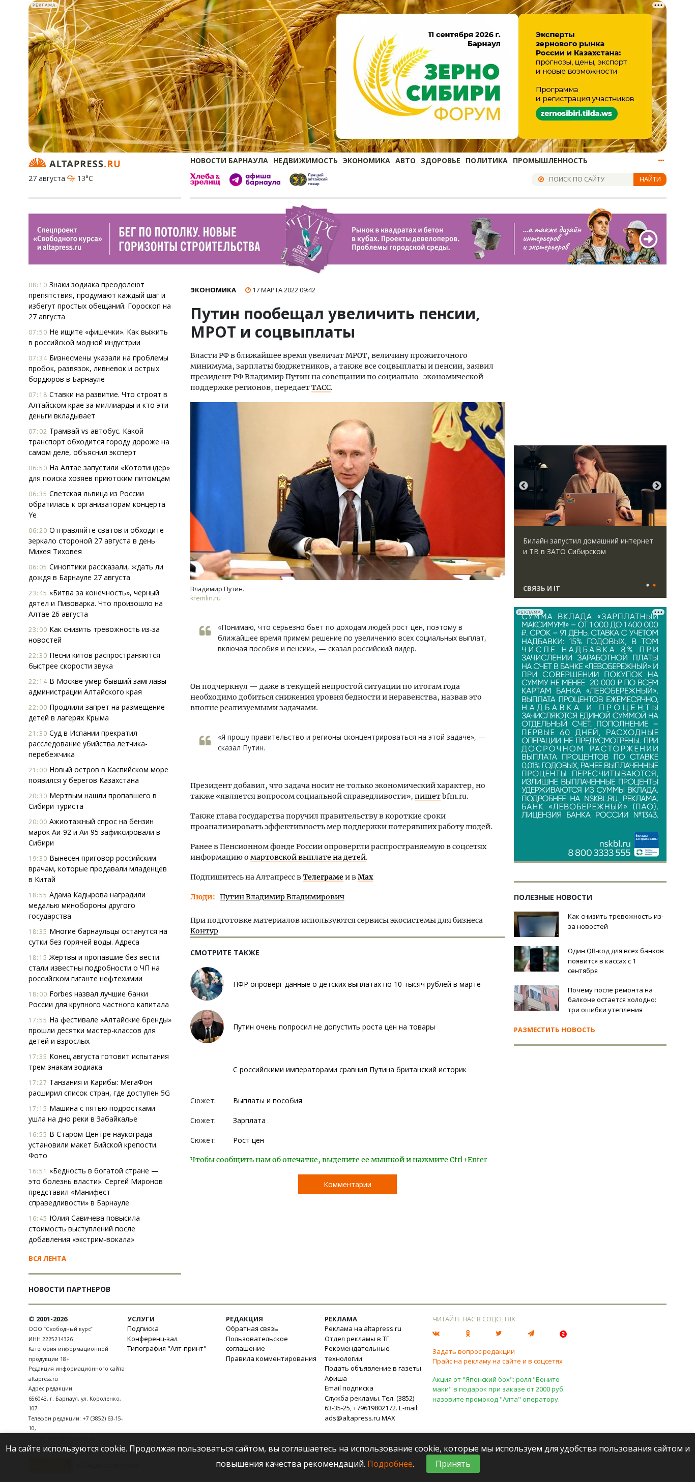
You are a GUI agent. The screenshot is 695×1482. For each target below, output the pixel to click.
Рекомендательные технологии (357, 1353)
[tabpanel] (590, 526)
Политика (487, 160)
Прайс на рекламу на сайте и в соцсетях (497, 1361)
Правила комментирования (271, 1358)
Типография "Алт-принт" (167, 1348)
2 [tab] (654, 585)
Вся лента (47, 1258)
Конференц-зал (152, 1338)
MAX (388, 1418)
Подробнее (390, 1463)
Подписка (143, 1328)
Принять (453, 1463)
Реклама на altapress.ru (363, 1328)
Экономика (366, 160)
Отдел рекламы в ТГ (357, 1338)
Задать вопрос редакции (473, 1351)
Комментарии (347, 1184)
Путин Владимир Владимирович (282, 896)
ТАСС (321, 387)
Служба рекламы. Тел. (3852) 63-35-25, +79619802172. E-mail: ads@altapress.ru (372, 1408)
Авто (405, 160)
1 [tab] (647, 585)
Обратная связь (252, 1328)
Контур (204, 930)
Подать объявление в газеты (373, 1368)
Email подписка (349, 1388)
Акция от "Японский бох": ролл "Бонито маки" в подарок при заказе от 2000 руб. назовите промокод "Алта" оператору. (498, 1389)
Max (365, 877)
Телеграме (323, 877)
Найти (650, 179)
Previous (523, 486)
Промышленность (550, 160)
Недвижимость (305, 160)
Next (657, 486)
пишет (428, 796)
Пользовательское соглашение (257, 1343)
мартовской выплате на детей (308, 857)
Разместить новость (554, 1029)
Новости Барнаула (229, 160)
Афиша (336, 1378)
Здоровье (440, 160)
